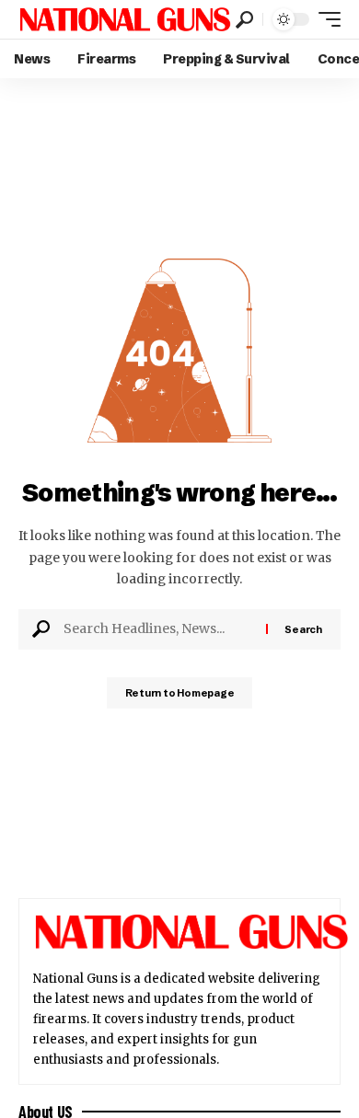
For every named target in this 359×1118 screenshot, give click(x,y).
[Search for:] (158, 629)
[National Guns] (124, 19)
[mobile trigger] (325, 19)
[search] (244, 20)
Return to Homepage (180, 692)
